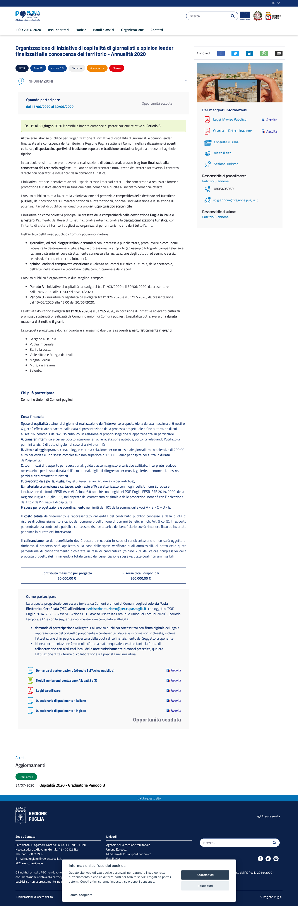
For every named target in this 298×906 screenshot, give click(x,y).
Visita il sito (222, 152)
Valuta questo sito (149, 798)
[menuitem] (28, 29)
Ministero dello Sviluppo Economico (128, 854)
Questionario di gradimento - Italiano (61, 700)
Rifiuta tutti (205, 885)
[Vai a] (28, 16)
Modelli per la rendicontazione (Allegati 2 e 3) (66, 680)
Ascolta (176, 670)
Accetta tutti (205, 875)
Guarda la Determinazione (232, 130)
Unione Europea (116, 849)
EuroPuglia (113, 858)
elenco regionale (32, 863)
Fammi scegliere (80, 895)
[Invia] (232, 15)
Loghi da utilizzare (48, 690)
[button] (274, 3)
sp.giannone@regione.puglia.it (235, 200)
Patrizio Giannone (215, 181)
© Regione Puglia (271, 896)
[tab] (104, 81)
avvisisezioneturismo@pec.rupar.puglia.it (116, 608)
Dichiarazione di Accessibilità (34, 896)
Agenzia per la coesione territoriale (128, 844)
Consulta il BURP (226, 142)
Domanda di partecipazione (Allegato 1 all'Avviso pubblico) (75, 670)
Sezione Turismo (226, 163)
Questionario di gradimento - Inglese (61, 711)
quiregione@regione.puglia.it (43, 858)
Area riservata (270, 816)
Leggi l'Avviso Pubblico (229, 119)
